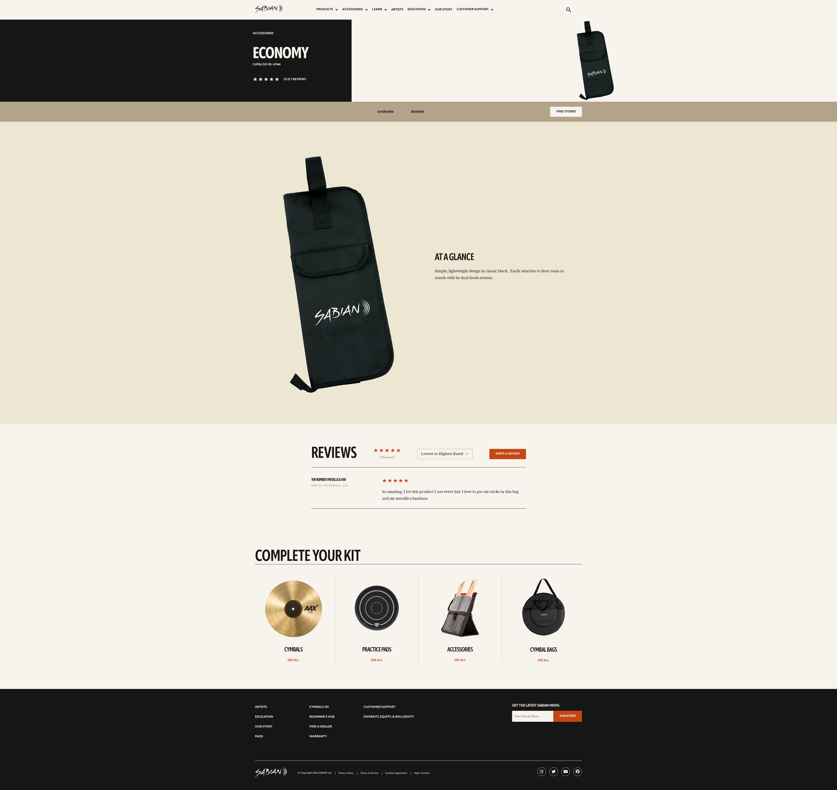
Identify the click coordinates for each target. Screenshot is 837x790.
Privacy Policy (346, 773)
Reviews (417, 112)
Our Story (443, 9)
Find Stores (566, 111)
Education (417, 9)
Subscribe (568, 716)
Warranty (318, 736)
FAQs (259, 736)
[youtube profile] (565, 771)
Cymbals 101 (319, 707)
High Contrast (422, 773)
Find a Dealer (320, 726)
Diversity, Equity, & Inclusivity (389, 717)
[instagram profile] (541, 771)
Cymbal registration (396, 773)
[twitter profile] (553, 771)
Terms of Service (369, 773)
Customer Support (472, 9)
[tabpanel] (337, 275)
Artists (397, 9)
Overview (385, 112)
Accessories (352, 9)
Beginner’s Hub (322, 717)
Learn (377, 9)
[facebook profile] (577, 771)
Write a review (507, 453)
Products (324, 9)
